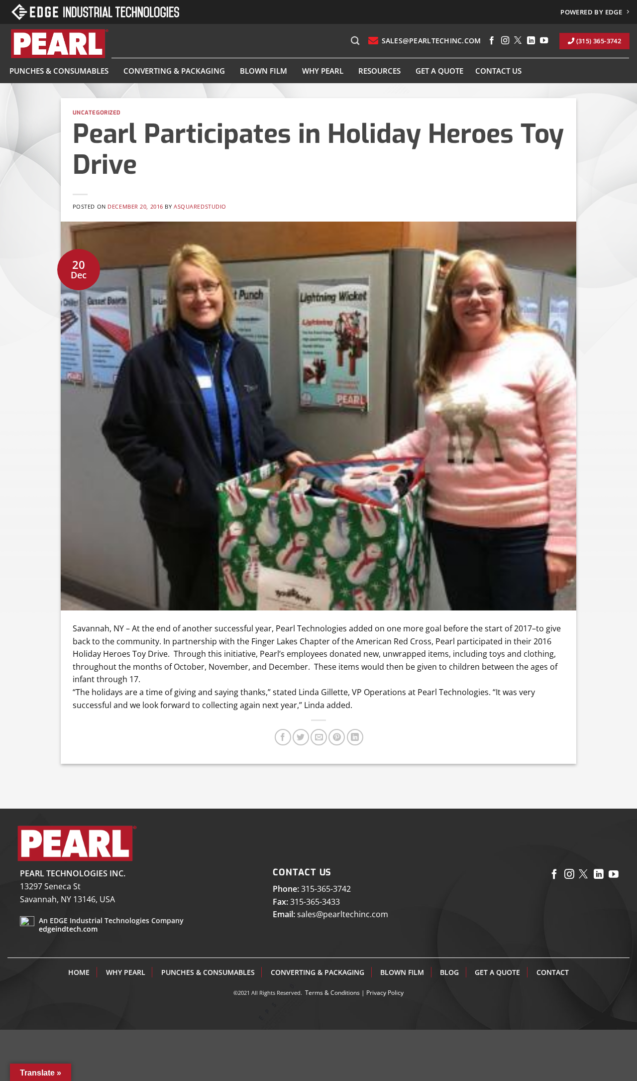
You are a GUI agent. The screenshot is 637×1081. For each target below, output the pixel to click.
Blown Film (263, 71)
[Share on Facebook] (283, 737)
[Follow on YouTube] (544, 40)
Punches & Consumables (58, 71)
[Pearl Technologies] (58, 43)
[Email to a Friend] (319, 737)
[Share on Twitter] (301, 737)
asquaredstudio (200, 206)
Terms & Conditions (332, 992)
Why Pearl (322, 71)
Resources (379, 71)
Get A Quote (439, 71)
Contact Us (498, 71)
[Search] (355, 41)
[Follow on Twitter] (518, 40)
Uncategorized (97, 113)
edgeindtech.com (68, 929)
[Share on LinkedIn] (355, 737)
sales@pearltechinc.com (342, 914)
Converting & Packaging (174, 71)
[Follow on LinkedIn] (531, 40)
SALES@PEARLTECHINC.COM (431, 40)
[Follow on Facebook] (492, 40)
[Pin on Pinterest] (336, 737)
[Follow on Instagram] (505, 40)
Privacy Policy (385, 992)
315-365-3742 (326, 888)
